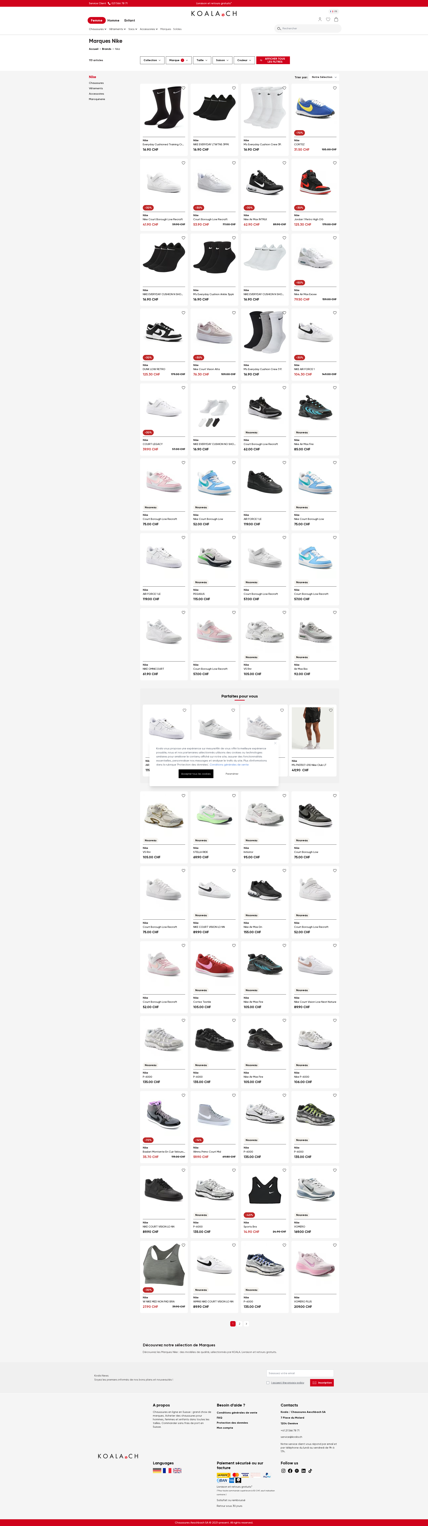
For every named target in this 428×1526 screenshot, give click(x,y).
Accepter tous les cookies (196, 773)
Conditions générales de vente (229, 764)
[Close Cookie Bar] (275, 743)
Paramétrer (232, 773)
